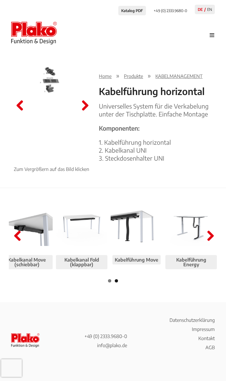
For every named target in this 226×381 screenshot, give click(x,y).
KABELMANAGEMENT (178, 76)
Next (83, 106)
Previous (20, 106)
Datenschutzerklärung (192, 320)
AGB (210, 347)
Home (105, 76)
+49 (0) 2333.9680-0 (105, 336)
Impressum (203, 329)
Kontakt (206, 338)
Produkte (133, 76)
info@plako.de (112, 345)
